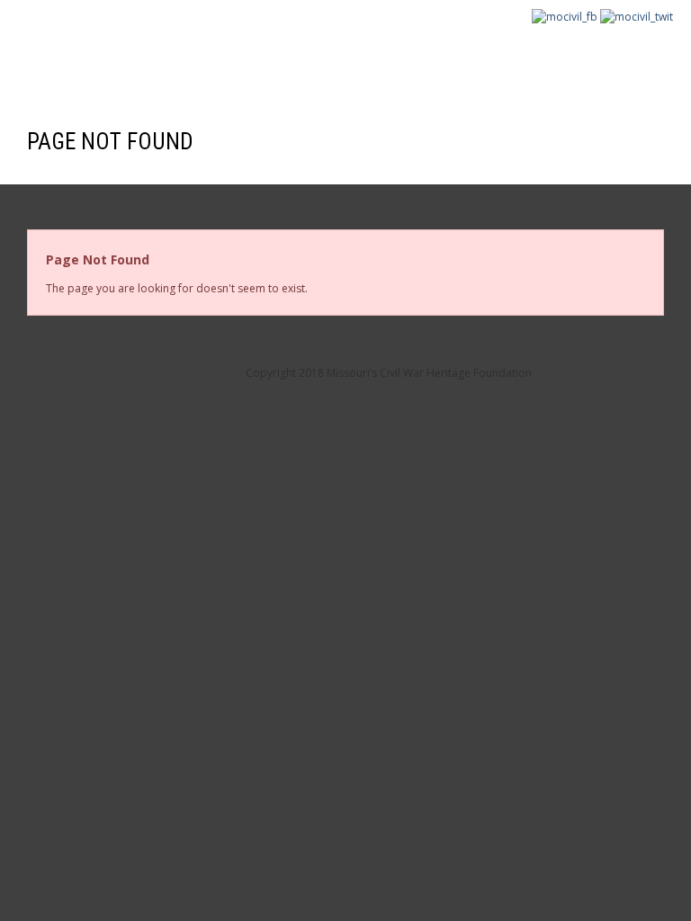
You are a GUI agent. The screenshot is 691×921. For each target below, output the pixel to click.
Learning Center (559, 56)
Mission (125, 56)
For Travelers (421, 56)
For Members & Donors (260, 56)
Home (53, 56)
